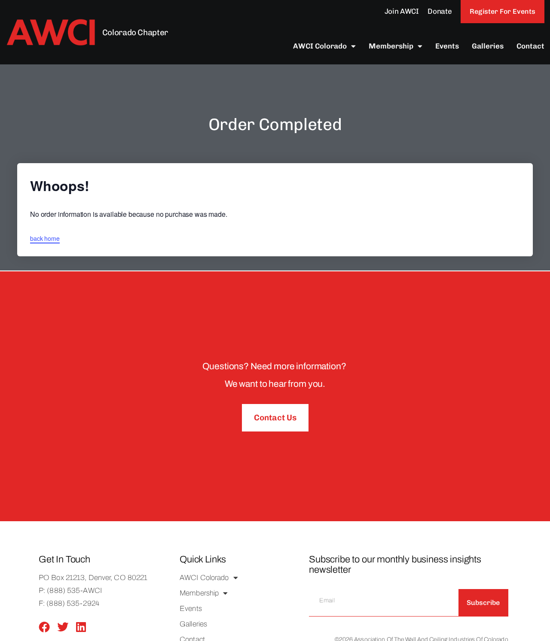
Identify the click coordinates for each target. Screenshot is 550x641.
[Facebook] (44, 626)
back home (45, 238)
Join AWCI (402, 11)
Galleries (488, 46)
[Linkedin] (81, 626)
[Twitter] (62, 626)
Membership (391, 46)
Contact (530, 46)
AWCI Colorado (320, 46)
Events (447, 46)
